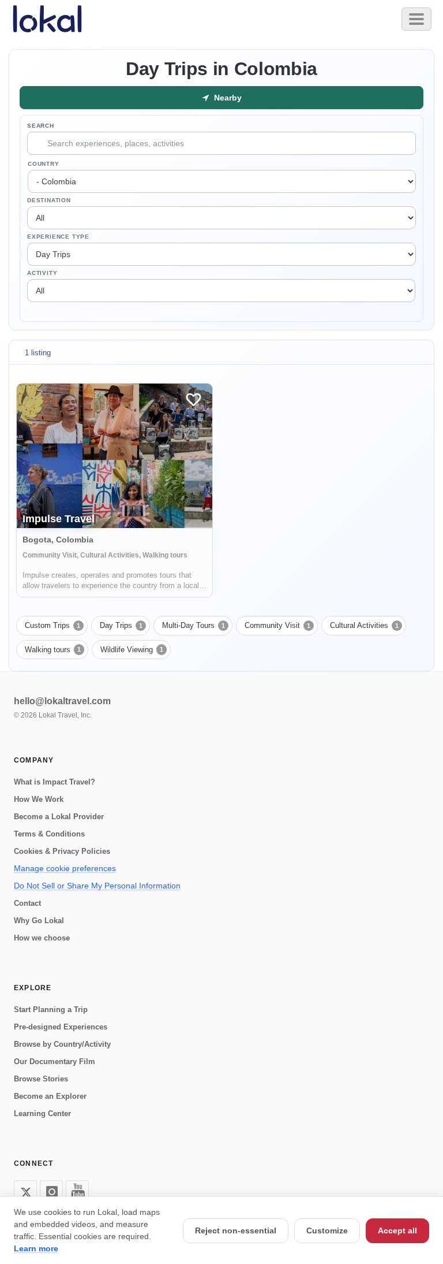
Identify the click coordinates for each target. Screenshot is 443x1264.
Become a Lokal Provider (59, 816)
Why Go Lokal (39, 920)
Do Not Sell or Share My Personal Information (97, 885)
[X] (25, 1191)
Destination (49, 200)
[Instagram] (51, 1191)
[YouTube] (77, 1191)
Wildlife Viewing (131, 649)
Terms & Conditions (49, 834)
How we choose (42, 938)
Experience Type (58, 236)
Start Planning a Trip (51, 1009)
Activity (42, 273)
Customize (327, 1230)
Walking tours (53, 649)
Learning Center (42, 1113)
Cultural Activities (364, 625)
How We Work (38, 799)
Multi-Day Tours (193, 625)
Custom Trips (52, 625)
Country (43, 164)
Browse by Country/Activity (62, 1044)
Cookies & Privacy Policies (62, 851)
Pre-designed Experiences (60, 1027)
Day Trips (121, 625)
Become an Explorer (50, 1096)
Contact (27, 903)
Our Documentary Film (54, 1061)
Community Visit (277, 625)
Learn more (36, 1248)
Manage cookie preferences (65, 868)
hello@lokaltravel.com (62, 701)
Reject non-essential (235, 1230)
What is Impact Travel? (54, 782)
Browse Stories (41, 1079)
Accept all (397, 1230)
